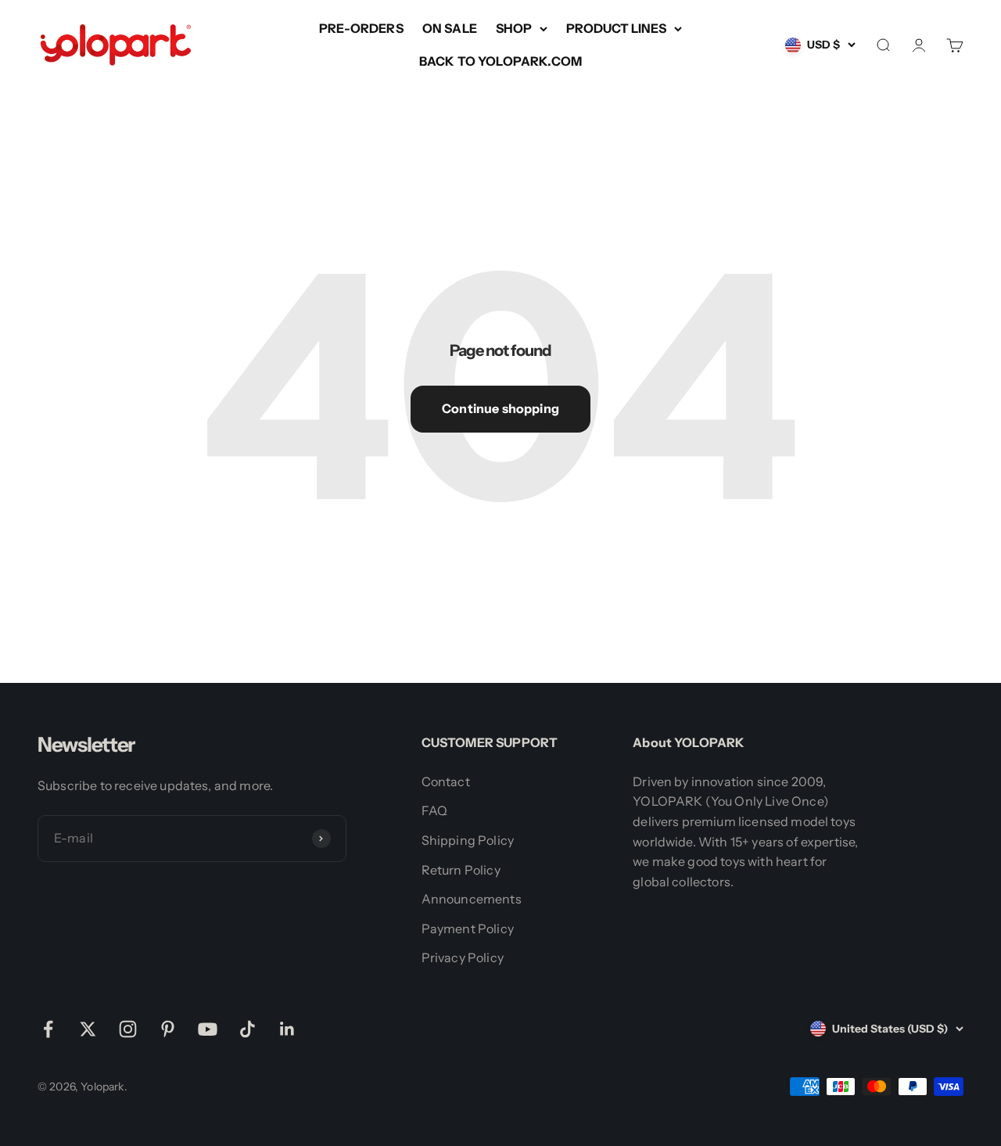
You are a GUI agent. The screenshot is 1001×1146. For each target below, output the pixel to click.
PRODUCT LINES (616, 28)
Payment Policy (468, 928)
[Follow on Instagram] (127, 1029)
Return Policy (461, 870)
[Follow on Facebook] (48, 1029)
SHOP (514, 28)
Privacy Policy (463, 957)
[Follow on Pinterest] (167, 1029)
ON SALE (449, 28)
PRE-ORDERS (361, 28)
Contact (446, 781)
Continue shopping (500, 408)
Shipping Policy (468, 840)
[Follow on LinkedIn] (287, 1029)
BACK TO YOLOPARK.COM (500, 61)
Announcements (472, 899)
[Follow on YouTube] (207, 1029)
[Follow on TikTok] (247, 1029)
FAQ (434, 810)
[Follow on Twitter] (88, 1029)
